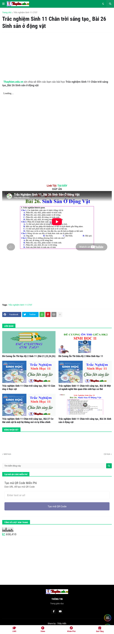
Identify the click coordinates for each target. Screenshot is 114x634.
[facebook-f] (53, 611)
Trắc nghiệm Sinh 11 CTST (25, 12)
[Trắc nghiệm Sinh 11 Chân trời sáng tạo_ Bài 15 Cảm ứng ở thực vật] (29, 372)
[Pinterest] (47, 314)
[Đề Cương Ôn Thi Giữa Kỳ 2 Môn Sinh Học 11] (85, 342)
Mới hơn (7, 454)
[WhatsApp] (42, 314)
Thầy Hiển (61, 623)
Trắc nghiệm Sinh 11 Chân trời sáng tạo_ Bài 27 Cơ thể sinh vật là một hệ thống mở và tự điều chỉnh (27, 420)
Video (43, 631)
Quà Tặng (100, 631)
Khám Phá (71, 631)
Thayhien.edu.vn (13, 81)
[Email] (53, 314)
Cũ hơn (107, 454)
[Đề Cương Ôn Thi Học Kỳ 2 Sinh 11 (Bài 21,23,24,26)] (29, 342)
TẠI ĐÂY (62, 185)
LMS (14, 631)
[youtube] (60, 611)
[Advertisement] (54, 56)
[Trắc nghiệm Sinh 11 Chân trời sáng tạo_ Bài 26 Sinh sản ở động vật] (85, 405)
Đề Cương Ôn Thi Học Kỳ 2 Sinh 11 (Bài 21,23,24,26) (29, 356)
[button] (3, 3)
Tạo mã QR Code (57, 506)
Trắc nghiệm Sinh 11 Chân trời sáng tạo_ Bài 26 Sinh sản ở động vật (84, 420)
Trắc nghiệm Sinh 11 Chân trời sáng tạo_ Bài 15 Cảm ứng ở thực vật (28, 387)
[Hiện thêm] (59, 314)
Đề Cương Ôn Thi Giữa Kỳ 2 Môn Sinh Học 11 (80, 356)
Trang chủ (6, 12)
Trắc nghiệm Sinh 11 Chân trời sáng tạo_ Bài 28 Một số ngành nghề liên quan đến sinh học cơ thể (84, 387)
